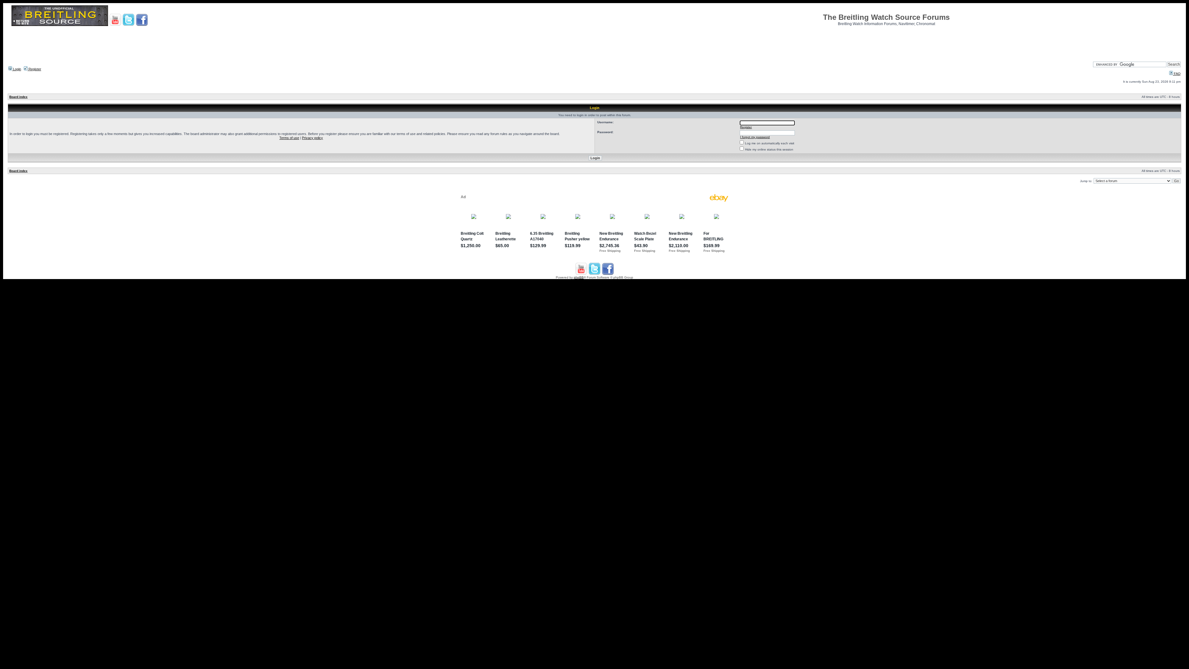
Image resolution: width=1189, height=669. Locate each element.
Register (34, 69)
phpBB (579, 277)
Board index (18, 96)
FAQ (1177, 74)
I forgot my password (755, 137)
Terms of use (289, 138)
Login (16, 69)
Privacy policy (312, 138)
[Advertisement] (594, 42)
